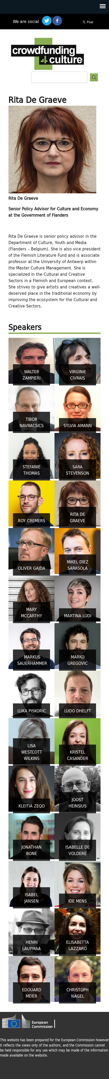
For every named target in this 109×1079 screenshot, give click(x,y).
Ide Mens (77, 901)
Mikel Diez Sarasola (77, 564)
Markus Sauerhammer (32, 659)
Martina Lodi (77, 615)
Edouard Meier (31, 992)
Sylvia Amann (77, 425)
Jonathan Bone (31, 850)
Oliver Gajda (31, 568)
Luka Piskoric (31, 710)
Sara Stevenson (77, 469)
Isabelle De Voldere (77, 850)
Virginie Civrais (77, 374)
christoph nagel (77, 992)
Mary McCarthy (31, 612)
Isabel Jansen (31, 897)
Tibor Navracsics (32, 422)
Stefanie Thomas (31, 469)
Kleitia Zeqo (32, 805)
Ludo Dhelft (77, 710)
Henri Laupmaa (31, 945)
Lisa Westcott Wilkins (31, 752)
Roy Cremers (31, 520)
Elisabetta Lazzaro (77, 945)
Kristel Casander (77, 755)
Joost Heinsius (78, 802)
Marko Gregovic (77, 659)
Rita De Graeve (77, 517)
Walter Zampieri (31, 374)
